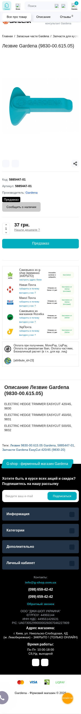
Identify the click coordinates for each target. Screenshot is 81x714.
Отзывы (66, 16)
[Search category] (56, 5)
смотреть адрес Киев (30, 279)
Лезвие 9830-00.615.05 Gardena (33, 445)
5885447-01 (65, 445)
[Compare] (6, 163)
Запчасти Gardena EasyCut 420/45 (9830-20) (33, 449)
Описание (43, 16)
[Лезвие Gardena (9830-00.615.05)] (40, 106)
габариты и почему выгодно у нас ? (29, 290)
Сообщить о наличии (21, 207)
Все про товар (17, 16)
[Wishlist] (15, 163)
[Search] (63, 5)
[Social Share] (75, 163)
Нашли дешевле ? (27, 229)
